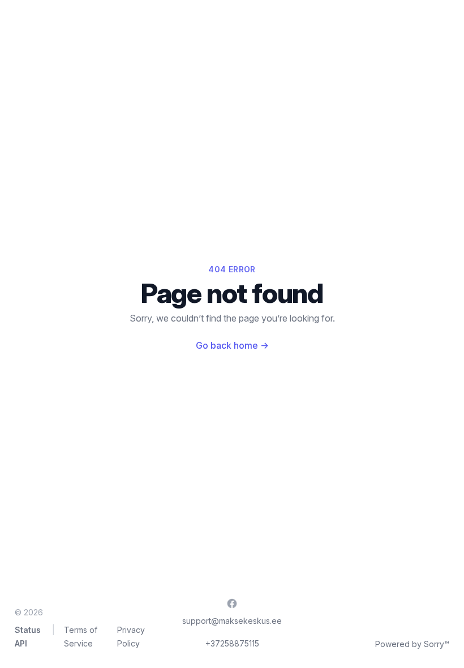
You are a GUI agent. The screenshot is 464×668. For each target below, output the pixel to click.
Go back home (232, 345)
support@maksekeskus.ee (232, 621)
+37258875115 (232, 643)
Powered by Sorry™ (412, 644)
